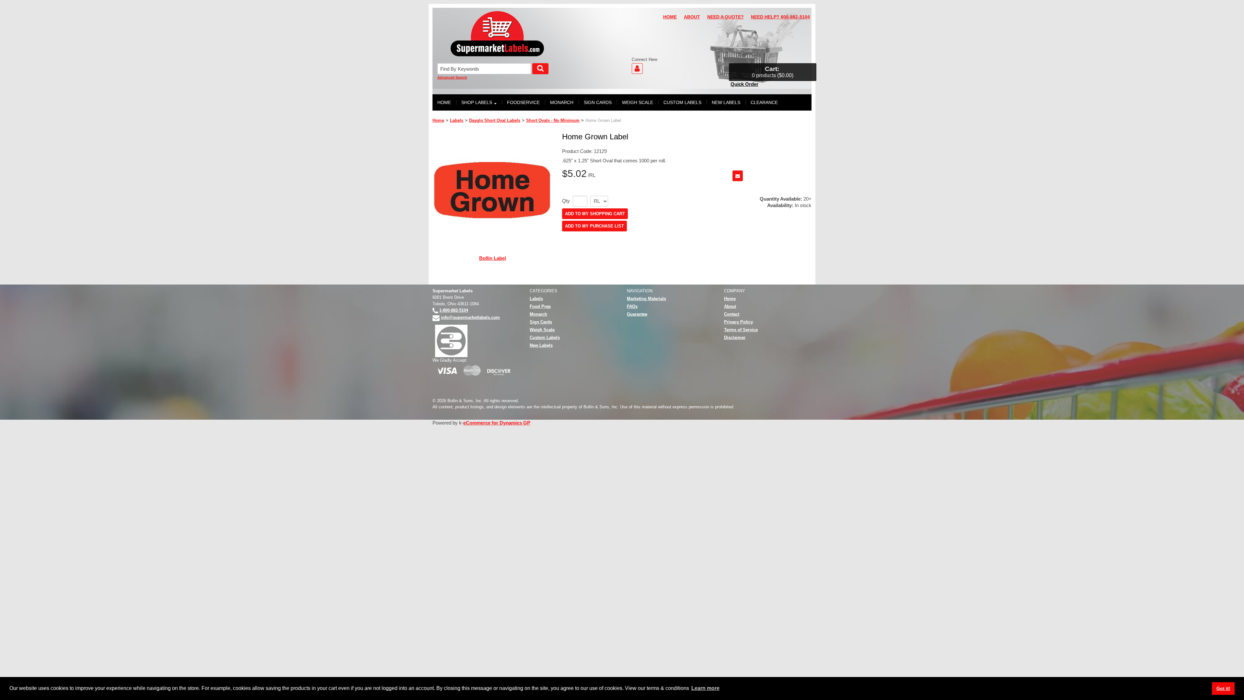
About (730, 306)
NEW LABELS (726, 102)
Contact (731, 314)
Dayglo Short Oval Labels (494, 120)
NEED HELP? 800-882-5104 (780, 17)
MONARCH (561, 102)
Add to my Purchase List (594, 226)
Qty (566, 201)
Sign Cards (541, 322)
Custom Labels (545, 337)
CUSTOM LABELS (682, 102)
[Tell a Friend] (737, 175)
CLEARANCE (764, 102)
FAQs (632, 306)
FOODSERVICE (523, 102)
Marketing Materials (646, 298)
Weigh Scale (542, 329)
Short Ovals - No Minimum (553, 120)
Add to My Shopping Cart (595, 213)
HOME (670, 17)
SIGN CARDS (598, 102)
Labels (456, 120)
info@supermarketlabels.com (470, 317)
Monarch (538, 314)
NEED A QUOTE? (725, 17)
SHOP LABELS (476, 102)
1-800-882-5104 (453, 310)
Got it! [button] (1223, 688)
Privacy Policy (738, 322)
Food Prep (540, 306)
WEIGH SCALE (637, 102)
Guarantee (637, 314)
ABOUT (692, 17)
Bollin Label (492, 258)
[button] (772, 72)
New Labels (541, 345)
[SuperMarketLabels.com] (497, 33)
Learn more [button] (705, 688)
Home (438, 120)
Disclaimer (734, 337)
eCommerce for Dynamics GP (496, 423)
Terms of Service (741, 329)
